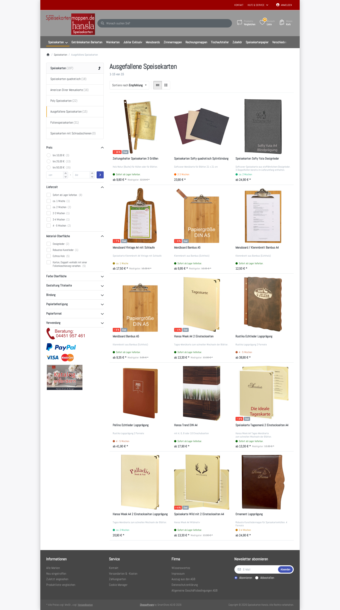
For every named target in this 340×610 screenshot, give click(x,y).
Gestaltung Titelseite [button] (59, 285)
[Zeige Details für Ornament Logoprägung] (263, 482)
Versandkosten (85, 604)
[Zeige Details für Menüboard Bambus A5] (201, 215)
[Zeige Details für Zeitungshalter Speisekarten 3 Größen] (140, 126)
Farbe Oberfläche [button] (56, 276)
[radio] (157, 85)
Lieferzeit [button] (52, 187)
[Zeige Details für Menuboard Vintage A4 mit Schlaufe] (140, 215)
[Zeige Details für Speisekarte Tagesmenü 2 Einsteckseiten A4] (263, 393)
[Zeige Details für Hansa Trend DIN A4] (201, 393)
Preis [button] (49, 147)
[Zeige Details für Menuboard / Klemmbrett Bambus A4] (263, 215)
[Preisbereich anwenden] (100, 174)
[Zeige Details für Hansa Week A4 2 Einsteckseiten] (201, 304)
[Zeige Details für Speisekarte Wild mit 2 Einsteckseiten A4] (201, 482)
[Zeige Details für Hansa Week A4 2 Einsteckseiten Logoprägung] (140, 482)
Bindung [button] (50, 295)
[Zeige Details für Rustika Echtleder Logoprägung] (263, 304)
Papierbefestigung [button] (57, 304)
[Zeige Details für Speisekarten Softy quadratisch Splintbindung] (201, 126)
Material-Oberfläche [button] (58, 236)
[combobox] (164, 23)
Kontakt (238, 5)
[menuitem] (57, 42)
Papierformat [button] (54, 313)
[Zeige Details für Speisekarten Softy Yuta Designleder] (263, 126)
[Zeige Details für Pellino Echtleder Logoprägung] (140, 393)
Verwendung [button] (53, 323)
